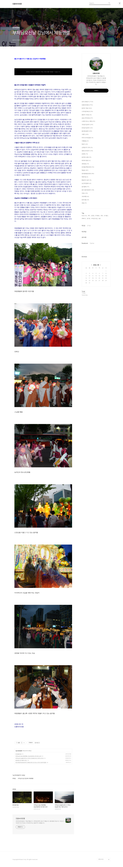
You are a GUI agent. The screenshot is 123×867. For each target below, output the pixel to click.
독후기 (85, 144)
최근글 (83, 225)
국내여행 (85, 196)
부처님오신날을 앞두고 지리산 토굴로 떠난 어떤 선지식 (29, 758)
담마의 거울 (87, 108)
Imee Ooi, (84, 215)
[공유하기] (21, 742)
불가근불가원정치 (88, 190)
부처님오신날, (94, 218)
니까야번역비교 (87, 111)
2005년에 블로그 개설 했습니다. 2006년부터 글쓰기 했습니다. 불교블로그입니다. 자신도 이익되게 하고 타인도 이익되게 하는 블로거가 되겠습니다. (40, 822)
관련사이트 (101, 859)
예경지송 (85, 177)
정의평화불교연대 (88, 173)
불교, (100, 218)
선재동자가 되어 (87, 147)
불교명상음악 (87, 131)
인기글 (89, 225)
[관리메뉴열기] (119, 3)
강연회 (85, 154)
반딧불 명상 (18, 754)
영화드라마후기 (87, 151)
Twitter (92, 243)
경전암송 (85, 164)
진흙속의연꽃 (17, 4)
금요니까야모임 (87, 118)
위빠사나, (84, 218)
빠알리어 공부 (86, 180)
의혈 (84, 203)
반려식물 (85, 200)
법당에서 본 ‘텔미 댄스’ (21, 760)
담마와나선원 (86, 157)
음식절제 (85, 186)
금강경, (93, 215)
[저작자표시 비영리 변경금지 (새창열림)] (37, 742)
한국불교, (97, 215)
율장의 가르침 (87, 115)
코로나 (85, 193)
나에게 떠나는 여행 (88, 121)
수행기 (85, 134)
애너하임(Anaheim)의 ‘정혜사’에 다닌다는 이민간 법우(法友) (30, 762)
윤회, (102, 215)
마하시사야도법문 (87, 137)
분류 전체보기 (87, 101)
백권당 (85, 170)
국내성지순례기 (87, 124)
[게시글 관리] (24, 742)
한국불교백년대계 (88, 167)
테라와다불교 (86, 160)
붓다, (89, 215)
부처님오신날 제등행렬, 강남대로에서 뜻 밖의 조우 (28, 756)
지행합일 (85, 141)
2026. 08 (96, 265)
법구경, (88, 218)
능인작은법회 (19, 750)
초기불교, (106, 215)
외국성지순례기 (87, 128)
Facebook (85, 243)
